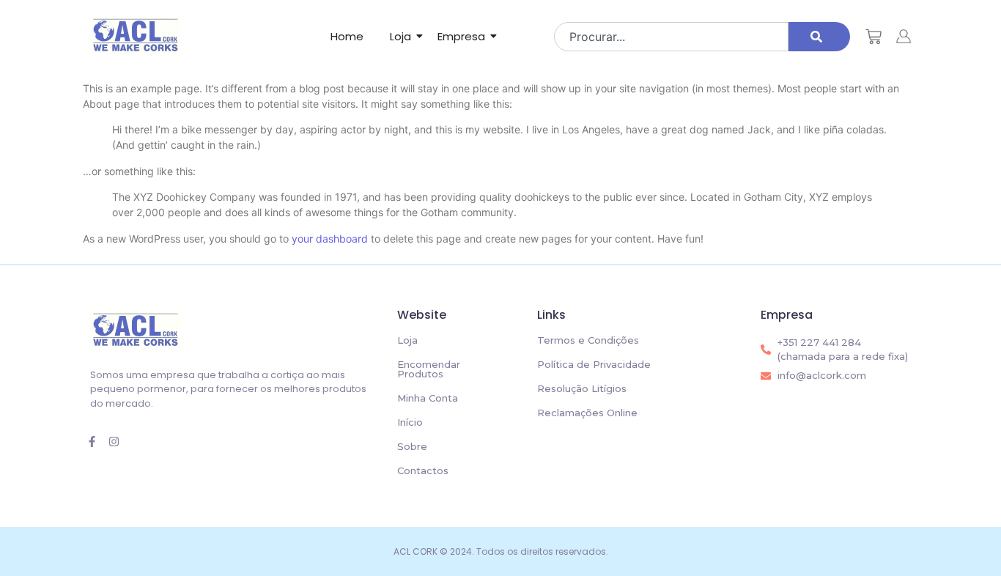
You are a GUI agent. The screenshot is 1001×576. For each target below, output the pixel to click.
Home (346, 36)
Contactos (422, 470)
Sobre (412, 446)
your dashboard (330, 238)
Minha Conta (427, 398)
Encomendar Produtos (428, 369)
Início (410, 422)
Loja (400, 36)
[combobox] (671, 36)
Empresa (461, 36)
